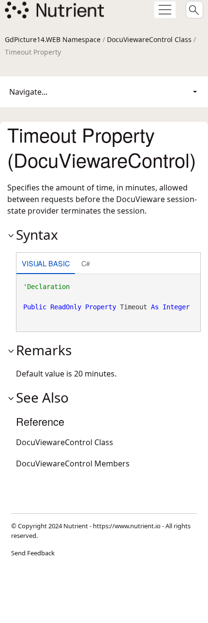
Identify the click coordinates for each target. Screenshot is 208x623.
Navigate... (28, 92)
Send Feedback (33, 553)
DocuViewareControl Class (149, 39)
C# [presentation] (85, 263)
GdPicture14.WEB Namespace (53, 39)
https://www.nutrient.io (127, 526)
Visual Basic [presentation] (46, 263)
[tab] (45, 264)
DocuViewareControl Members (73, 463)
